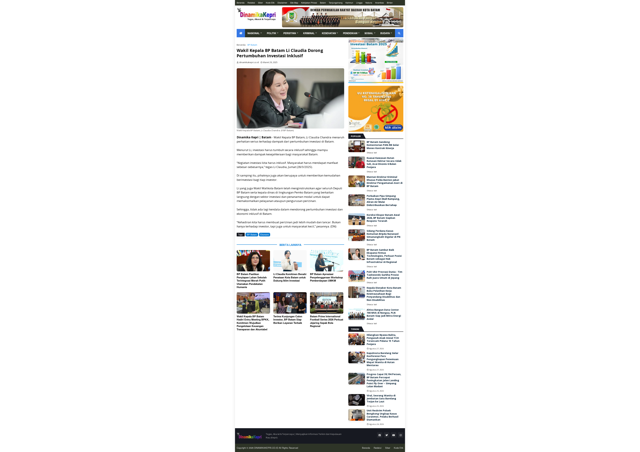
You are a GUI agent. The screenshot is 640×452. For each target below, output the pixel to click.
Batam (323, 2)
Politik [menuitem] (271, 33)
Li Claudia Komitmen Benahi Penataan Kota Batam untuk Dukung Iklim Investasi (289, 277)
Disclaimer (282, 2)
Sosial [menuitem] (368, 33)
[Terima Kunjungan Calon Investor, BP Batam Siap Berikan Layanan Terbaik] (290, 303)
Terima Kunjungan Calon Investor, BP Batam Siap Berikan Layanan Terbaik (287, 320)
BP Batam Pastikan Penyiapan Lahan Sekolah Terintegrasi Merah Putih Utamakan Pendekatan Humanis (252, 281)
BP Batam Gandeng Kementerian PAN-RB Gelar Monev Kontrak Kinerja (383, 145)
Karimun (349, 2)
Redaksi (251, 2)
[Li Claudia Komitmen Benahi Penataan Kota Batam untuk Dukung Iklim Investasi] (290, 261)
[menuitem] (241, 33)
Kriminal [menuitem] (309, 33)
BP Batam (252, 44)
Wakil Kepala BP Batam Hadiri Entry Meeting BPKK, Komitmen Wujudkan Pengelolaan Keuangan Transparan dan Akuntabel (253, 323)
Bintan (390, 2)
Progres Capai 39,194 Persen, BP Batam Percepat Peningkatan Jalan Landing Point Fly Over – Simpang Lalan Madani (384, 380)
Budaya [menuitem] (385, 33)
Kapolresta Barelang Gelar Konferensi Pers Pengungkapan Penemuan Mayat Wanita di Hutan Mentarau (382, 359)
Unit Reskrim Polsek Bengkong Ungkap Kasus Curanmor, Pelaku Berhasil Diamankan (382, 415)
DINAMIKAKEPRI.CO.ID (266, 447)
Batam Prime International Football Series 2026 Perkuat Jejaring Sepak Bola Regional (326, 321)
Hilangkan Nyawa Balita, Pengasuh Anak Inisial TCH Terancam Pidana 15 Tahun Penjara (383, 339)
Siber (260, 2)
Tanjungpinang (335, 2)
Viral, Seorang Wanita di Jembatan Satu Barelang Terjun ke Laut (381, 398)
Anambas (379, 2)
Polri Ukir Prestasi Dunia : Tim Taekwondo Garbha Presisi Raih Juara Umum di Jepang (384, 274)
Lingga (359, 2)
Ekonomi (264, 234)
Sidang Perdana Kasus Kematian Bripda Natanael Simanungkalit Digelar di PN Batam (383, 235)
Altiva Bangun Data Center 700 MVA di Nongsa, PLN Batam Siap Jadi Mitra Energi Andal (384, 314)
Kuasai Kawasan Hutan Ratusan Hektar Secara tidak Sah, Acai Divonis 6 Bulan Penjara (384, 162)
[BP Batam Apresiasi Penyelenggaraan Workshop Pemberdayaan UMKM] (326, 261)
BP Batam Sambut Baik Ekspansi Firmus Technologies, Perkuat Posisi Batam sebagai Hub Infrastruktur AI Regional (384, 256)
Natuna (369, 2)
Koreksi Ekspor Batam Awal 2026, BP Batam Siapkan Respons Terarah (383, 217)
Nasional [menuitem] (254, 33)
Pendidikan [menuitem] (350, 33)
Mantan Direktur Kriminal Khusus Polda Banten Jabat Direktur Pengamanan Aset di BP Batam (384, 181)
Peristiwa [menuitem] (289, 33)
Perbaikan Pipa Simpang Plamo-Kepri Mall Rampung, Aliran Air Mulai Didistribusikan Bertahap (383, 200)
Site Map (294, 2)
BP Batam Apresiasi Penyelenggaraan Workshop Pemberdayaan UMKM (326, 277)
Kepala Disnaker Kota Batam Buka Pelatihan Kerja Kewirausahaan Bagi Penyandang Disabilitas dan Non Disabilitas (384, 293)
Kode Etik (270, 2)
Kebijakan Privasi (309, 2)
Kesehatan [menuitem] (329, 33)
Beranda (240, 2)
